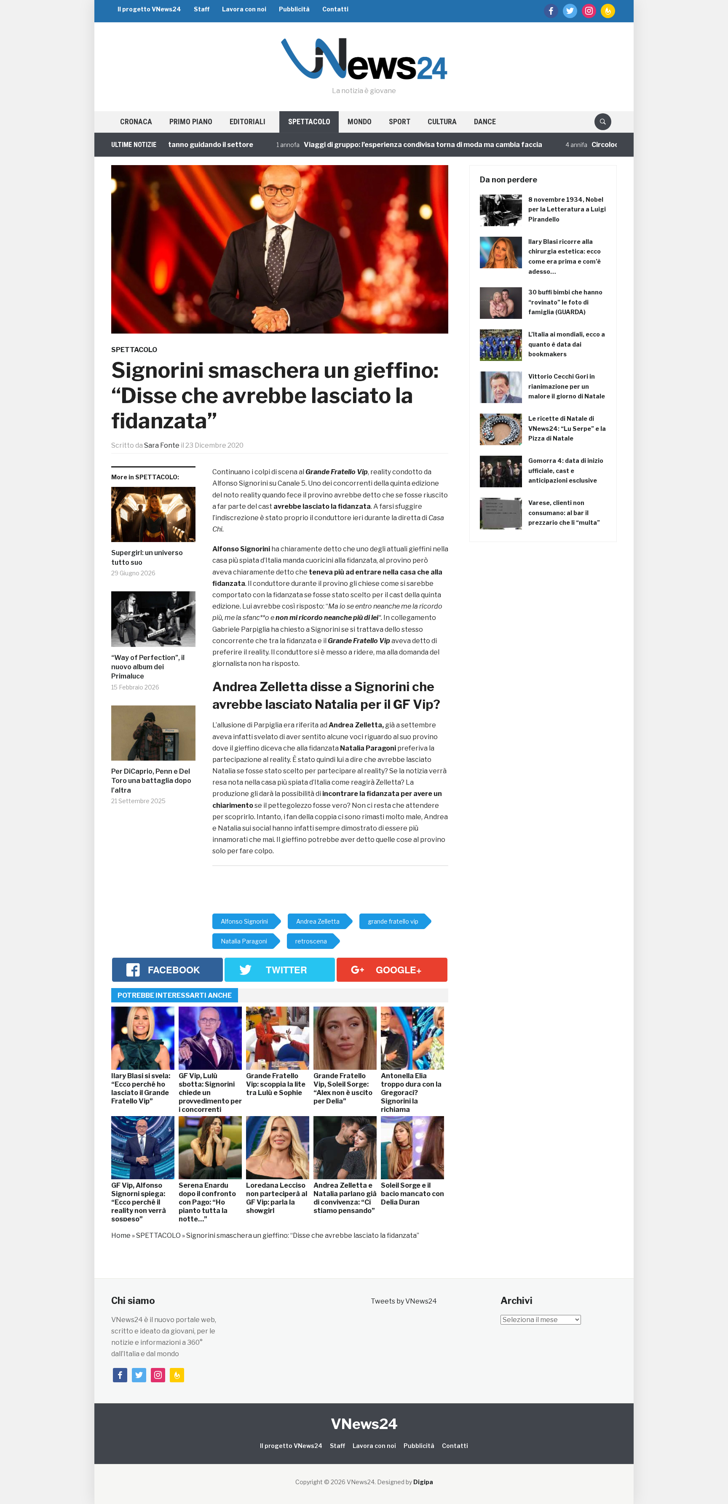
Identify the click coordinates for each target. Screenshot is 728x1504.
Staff (201, 9)
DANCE (485, 121)
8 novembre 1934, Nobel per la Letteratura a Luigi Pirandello (567, 209)
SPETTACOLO (309, 121)
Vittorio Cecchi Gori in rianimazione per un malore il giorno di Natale (566, 386)
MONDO (360, 121)
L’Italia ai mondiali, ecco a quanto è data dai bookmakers (566, 344)
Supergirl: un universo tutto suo (147, 557)
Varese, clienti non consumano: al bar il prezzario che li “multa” (564, 512)
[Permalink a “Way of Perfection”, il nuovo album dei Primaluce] (153, 622)
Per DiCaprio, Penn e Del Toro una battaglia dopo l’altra (151, 780)
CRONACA (136, 121)
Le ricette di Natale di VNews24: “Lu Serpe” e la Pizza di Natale (567, 428)
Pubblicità (294, 9)
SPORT (399, 121)
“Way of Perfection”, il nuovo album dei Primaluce (148, 667)
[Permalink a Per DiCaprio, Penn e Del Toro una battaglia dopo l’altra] (153, 736)
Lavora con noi (244, 9)
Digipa (423, 1481)
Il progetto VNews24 (149, 9)
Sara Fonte (161, 445)
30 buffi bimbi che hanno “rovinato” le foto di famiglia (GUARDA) (565, 302)
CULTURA (442, 121)
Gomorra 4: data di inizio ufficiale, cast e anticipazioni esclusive (565, 470)
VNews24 (364, 1423)
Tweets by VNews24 (404, 1301)
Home (121, 1236)
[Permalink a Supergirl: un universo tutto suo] (153, 518)
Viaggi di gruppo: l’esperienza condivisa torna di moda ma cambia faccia (376, 145)
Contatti (335, 9)
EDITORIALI (247, 121)
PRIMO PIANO (190, 121)
